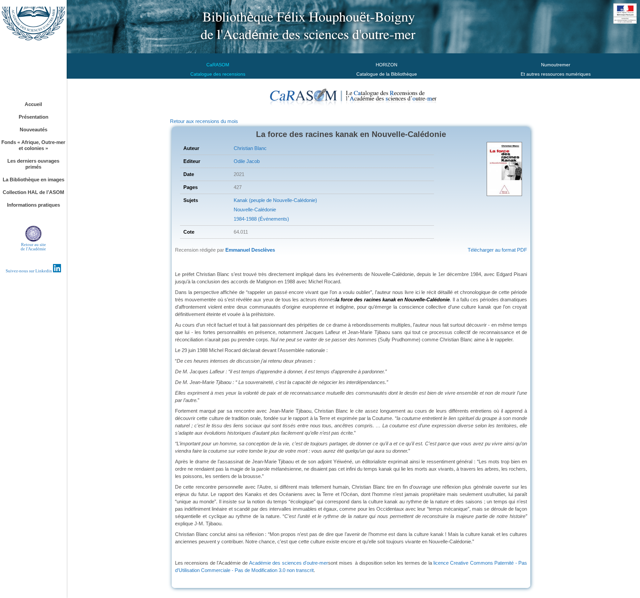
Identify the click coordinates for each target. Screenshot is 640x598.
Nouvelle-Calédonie (255, 209)
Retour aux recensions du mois (204, 121)
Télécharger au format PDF (497, 250)
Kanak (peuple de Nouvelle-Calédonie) (275, 200)
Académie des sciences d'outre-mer (288, 563)
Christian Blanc (250, 148)
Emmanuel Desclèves (250, 250)
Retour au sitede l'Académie (33, 246)
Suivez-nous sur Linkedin (29, 270)
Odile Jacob (247, 161)
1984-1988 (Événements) (261, 219)
